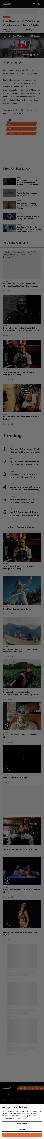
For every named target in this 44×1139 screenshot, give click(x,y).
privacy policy (21, 1118)
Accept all (22, 1135)
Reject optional (22, 1123)
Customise (22, 1129)
